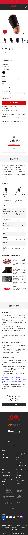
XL (19, 79)
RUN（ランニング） (7, 484)
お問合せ (18, 483)
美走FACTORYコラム (21, 465)
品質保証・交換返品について (13, 527)
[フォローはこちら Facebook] (3, 454)
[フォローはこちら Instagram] (10, 454)
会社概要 (4, 525)
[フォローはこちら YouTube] (3, 458)
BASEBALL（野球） (7, 472)
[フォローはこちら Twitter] (7, 454)
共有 (3, 128)
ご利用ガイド (19, 475)
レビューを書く (14, 405)
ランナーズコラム (20, 462)
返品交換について (20, 478)
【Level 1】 (5, 66)
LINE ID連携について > (14, 145)
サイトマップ (14, 525)
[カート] (25, 7)
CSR (9, 525)
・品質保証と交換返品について (9, 110)
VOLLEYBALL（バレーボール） (7, 476)
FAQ (17, 472)
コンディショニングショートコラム (20, 454)
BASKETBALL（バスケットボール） (7, 480)
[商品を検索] (5, 7)
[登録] (24, 444)
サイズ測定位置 (5, 98)
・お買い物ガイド (6, 108)
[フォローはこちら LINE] (7, 458)
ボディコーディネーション (20, 458)
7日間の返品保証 (20, 480)
